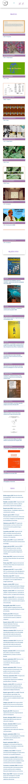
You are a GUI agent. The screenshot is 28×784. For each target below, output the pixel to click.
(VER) (14, 225)
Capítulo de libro (8, 316)
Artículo (6, 278)
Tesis (5, 437)
